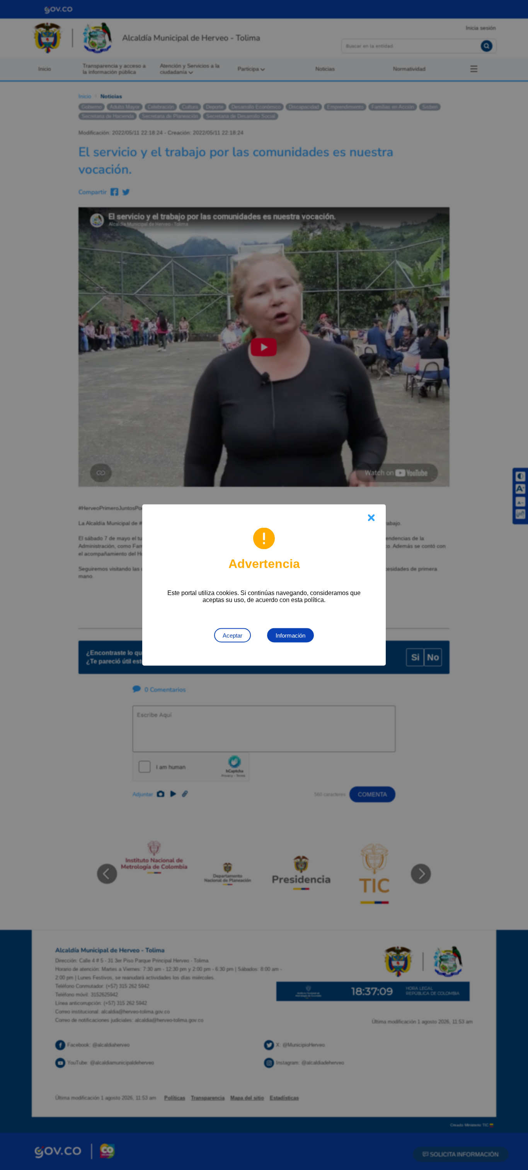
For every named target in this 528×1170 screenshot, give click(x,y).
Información (290, 635)
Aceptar (232, 635)
